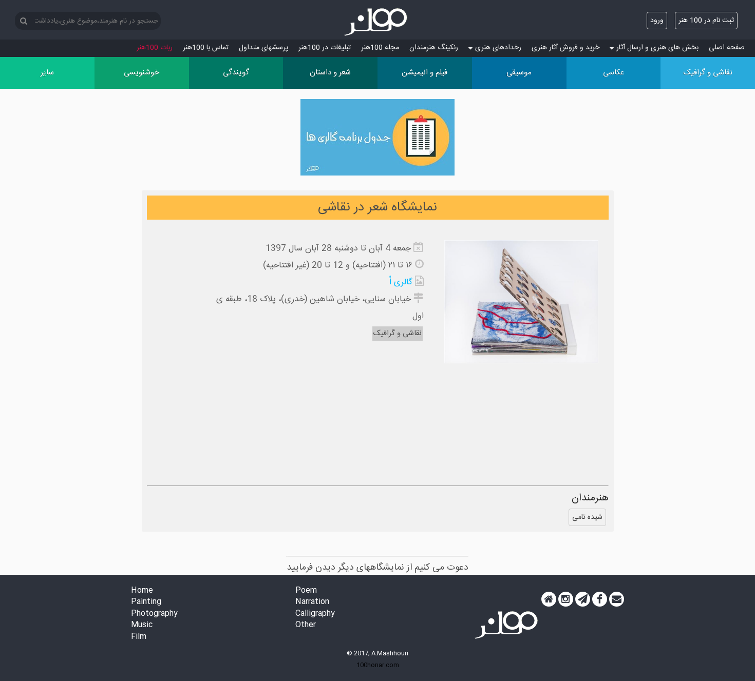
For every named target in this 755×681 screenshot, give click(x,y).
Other (305, 625)
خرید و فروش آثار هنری (565, 48)
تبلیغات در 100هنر (324, 48)
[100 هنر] (377, 22)
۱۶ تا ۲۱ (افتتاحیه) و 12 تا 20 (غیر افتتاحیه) (337, 266)
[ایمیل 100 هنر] (616, 599)
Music (142, 625)
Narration (312, 602)
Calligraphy (315, 614)
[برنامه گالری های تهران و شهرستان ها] (377, 139)
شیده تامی (587, 517)
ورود (657, 20)
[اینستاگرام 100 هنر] (565, 599)
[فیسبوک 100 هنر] (599, 599)
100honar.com (377, 665)
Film (138, 637)
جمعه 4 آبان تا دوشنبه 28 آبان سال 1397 (338, 249)
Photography (154, 614)
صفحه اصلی (727, 48)
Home (142, 591)
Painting (146, 602)
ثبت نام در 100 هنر (706, 20)
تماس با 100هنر (206, 48)
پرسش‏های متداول (263, 48)
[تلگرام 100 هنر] (582, 599)
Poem (306, 591)
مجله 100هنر (380, 48)
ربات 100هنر (155, 48)
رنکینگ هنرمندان (433, 48)
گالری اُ (400, 282)
